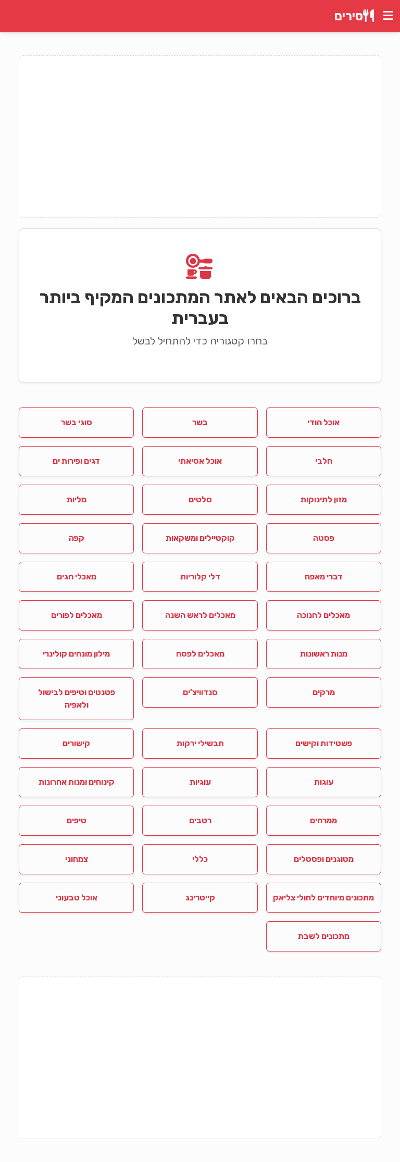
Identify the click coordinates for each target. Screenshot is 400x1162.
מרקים (323, 692)
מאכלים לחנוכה (323, 615)
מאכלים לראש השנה (200, 615)
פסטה (323, 538)
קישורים (76, 743)
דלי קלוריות (200, 577)
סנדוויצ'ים (200, 692)
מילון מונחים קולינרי (76, 654)
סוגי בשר (76, 422)
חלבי (323, 461)
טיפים (76, 820)
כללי (200, 859)
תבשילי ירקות (200, 743)
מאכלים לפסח (200, 654)
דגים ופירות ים (76, 461)
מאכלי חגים (76, 577)
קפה (76, 538)
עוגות (323, 782)
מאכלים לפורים (76, 615)
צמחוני (76, 859)
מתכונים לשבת (323, 936)
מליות (76, 499)
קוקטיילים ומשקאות (200, 538)
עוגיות (200, 782)
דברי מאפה (324, 577)
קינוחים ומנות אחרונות (77, 782)
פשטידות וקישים (323, 743)
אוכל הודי (323, 422)
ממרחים (323, 820)
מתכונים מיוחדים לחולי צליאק (323, 898)
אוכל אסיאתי (200, 461)
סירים (348, 16)
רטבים (200, 820)
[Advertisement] (200, 136)
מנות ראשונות (323, 654)
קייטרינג (200, 898)
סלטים (200, 499)
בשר (200, 422)
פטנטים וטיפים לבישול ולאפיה (76, 698)
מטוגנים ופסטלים (324, 859)
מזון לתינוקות (324, 499)
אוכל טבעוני (76, 898)
